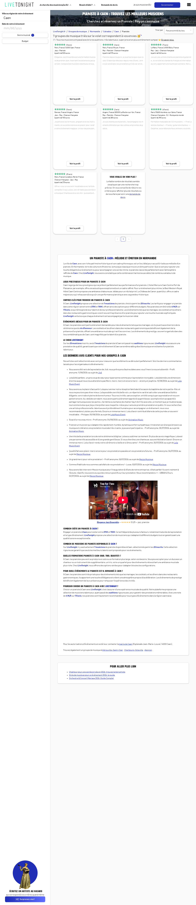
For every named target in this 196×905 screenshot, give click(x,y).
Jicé (100, 373)
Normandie (95, 32)
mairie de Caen (125, 644)
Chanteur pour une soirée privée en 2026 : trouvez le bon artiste (97, 672)
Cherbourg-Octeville (133, 650)
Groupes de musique (77, 32)
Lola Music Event (117, 415)
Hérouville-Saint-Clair (112, 650)
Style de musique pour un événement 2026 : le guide (92, 675)
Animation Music (135, 420)
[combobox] (25, 18)
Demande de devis (109, 5)
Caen (116, 32)
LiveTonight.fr (59, 32)
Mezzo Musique (83, 454)
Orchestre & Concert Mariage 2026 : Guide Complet (91, 678)
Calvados (107, 32)
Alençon (148, 650)
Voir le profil (75, 99)
